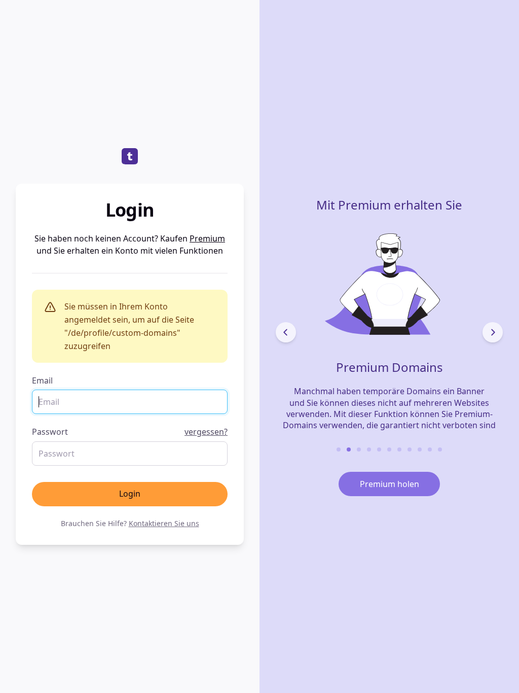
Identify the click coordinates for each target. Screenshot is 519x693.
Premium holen (389, 484)
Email (42, 380)
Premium (207, 238)
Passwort (130, 431)
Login (129, 493)
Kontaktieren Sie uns (164, 523)
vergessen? (206, 431)
